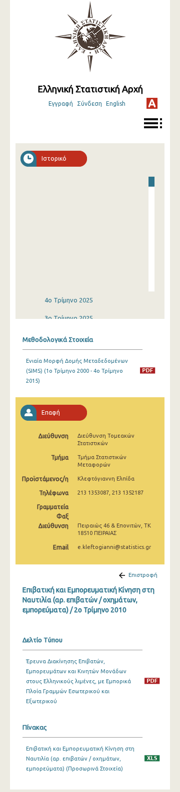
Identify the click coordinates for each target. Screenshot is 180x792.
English (116, 103)
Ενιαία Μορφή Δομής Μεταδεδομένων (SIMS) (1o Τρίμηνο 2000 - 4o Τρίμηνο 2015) (77, 371)
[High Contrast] (152, 103)
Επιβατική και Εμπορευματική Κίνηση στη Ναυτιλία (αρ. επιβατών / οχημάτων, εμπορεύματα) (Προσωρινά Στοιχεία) (80, 759)
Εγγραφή (60, 103)
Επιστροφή (143, 575)
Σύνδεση (89, 103)
